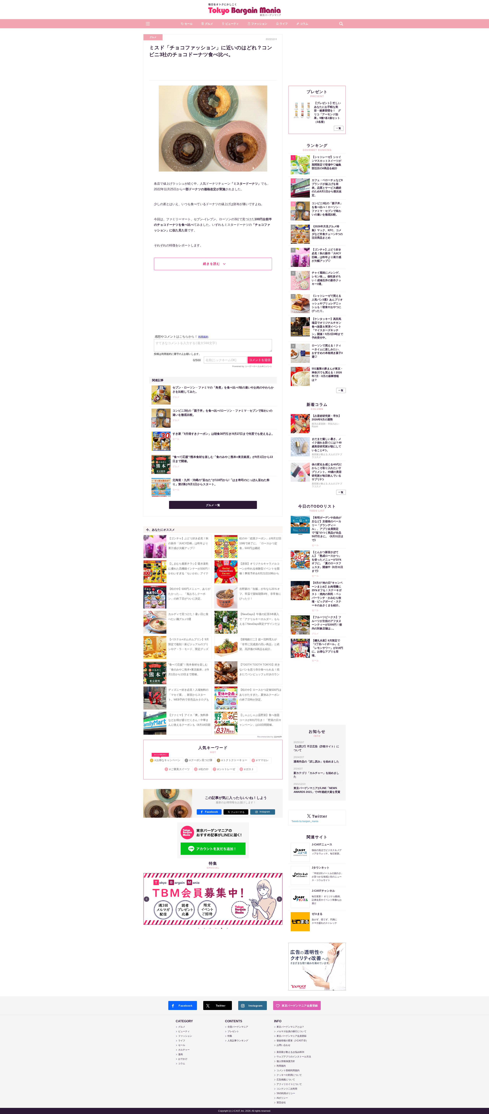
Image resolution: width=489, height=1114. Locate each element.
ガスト (247, 769)
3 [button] (210, 928)
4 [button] (216, 928)
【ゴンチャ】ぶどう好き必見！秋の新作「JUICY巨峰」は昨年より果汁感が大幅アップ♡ (188, 543)
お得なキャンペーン (165, 759)
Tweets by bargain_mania (304, 821)
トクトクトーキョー (232, 760)
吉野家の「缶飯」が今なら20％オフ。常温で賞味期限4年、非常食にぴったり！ (260, 593)
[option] (213, 899)
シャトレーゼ (224, 769)
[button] (147, 23)
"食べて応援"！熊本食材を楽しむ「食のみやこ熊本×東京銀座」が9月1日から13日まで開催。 (188, 669)
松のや (202, 769)
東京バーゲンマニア (244, 9)
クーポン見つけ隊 (199, 760)
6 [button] (227, 928)
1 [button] (199, 928)
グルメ (153, 37)
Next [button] (279, 899)
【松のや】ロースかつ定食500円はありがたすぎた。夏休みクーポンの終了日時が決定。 (260, 694)
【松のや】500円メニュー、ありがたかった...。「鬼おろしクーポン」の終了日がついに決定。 (189, 593)
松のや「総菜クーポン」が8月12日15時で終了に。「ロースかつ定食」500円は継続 (260, 543)
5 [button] (221, 928)
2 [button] (204, 928)
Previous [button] (146, 899)
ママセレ (261, 760)
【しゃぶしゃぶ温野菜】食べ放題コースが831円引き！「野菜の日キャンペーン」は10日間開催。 (260, 719)
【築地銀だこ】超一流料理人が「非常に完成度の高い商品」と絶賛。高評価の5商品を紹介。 (259, 644)
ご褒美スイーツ (178, 769)
